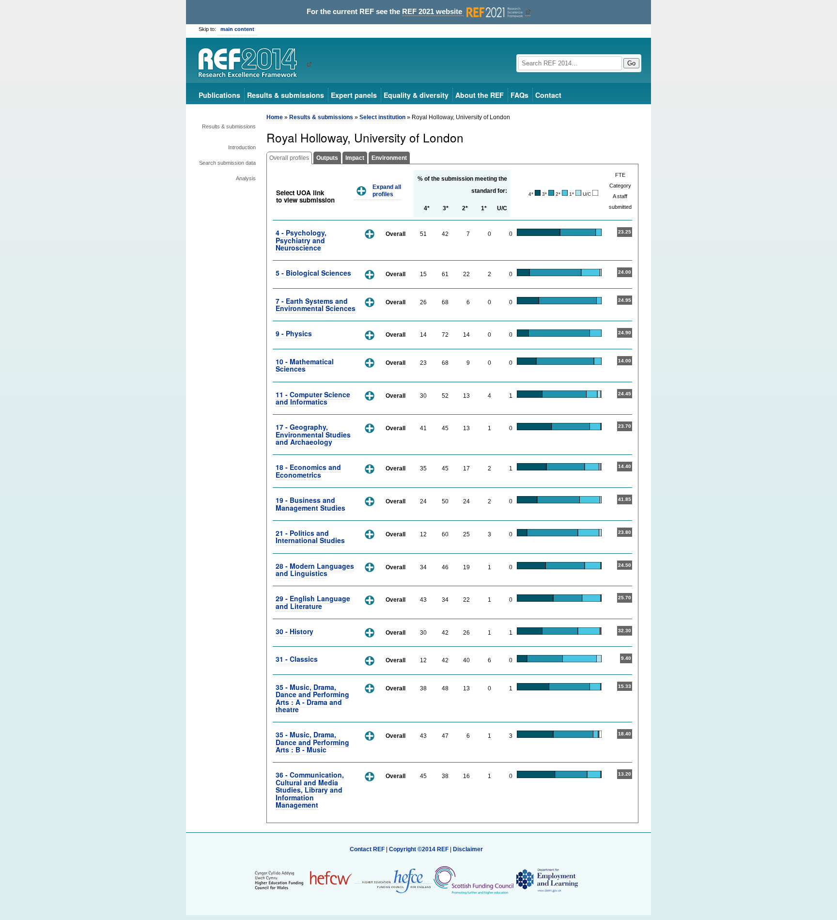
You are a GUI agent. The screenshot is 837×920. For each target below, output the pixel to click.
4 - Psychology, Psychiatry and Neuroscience (301, 240)
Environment (389, 158)
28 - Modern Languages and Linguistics (315, 569)
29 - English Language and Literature (313, 601)
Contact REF (367, 849)
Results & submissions (285, 95)
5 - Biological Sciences (313, 273)
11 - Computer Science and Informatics (313, 398)
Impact (354, 158)
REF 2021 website (433, 12)
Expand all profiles (386, 191)
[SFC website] (473, 879)
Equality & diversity (416, 95)
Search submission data (227, 163)
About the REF (479, 95)
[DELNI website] (546, 879)
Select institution (382, 117)
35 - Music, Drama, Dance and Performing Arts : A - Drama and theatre (312, 698)
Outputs (327, 158)
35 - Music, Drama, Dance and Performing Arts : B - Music (312, 742)
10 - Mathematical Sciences (305, 365)
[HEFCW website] (303, 879)
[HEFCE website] (393, 880)
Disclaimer (468, 849)
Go (631, 63)
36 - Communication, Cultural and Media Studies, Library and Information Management (310, 790)
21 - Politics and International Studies (310, 536)
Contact (548, 95)
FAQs (519, 95)
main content (237, 29)
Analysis (246, 178)
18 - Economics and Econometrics (308, 470)
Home (274, 117)
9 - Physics (294, 333)
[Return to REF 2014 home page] (251, 64)
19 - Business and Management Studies (310, 503)
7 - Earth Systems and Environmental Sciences (316, 304)
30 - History (294, 631)
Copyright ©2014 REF (419, 849)
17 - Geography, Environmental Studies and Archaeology (313, 434)
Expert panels (354, 95)
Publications (219, 95)
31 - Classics (297, 659)
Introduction (242, 147)
